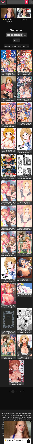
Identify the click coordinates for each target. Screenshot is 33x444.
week (19, 46)
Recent (16, 40)
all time (26, 46)
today (14, 46)
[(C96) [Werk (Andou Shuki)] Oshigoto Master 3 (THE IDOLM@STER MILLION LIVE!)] (8, 113)
